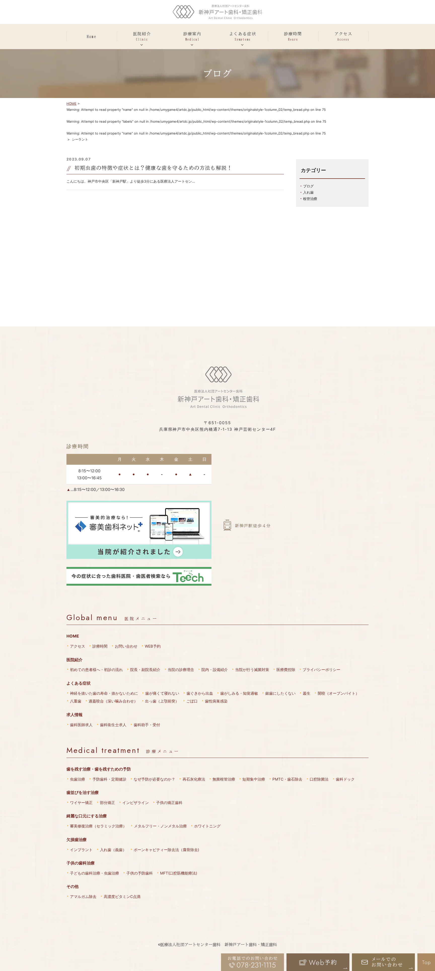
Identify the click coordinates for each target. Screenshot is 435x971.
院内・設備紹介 (214, 669)
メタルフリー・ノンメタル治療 (160, 826)
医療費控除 (285, 669)
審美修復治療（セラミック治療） (98, 826)
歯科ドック (345, 779)
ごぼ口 (192, 701)
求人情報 (74, 714)
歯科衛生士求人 (113, 724)
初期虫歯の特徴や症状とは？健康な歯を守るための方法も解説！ (153, 167)
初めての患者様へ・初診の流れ (96, 669)
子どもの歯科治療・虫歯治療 (94, 873)
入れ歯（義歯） (113, 849)
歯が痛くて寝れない (162, 693)
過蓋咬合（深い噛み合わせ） (113, 701)
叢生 (306, 693)
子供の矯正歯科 (169, 802)
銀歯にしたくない (280, 693)
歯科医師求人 (81, 724)
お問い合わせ (126, 646)
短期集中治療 (253, 779)
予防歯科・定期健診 (109, 779)
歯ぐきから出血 (200, 693)
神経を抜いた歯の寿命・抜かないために (104, 693)
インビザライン (135, 802)
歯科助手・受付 (147, 724)
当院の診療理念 (181, 669)
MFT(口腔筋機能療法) (178, 873)
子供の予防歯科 (139, 873)
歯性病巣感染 (216, 701)
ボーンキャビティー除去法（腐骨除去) (166, 849)
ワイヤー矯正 (81, 802)
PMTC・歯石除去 (287, 779)
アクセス (77, 646)
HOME (71, 104)
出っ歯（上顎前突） (162, 701)
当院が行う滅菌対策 (252, 669)
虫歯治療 (77, 779)
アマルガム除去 (83, 896)
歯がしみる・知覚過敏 (239, 693)
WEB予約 (153, 646)
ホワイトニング (207, 826)
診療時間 (99, 646)
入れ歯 (308, 192)
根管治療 (310, 198)
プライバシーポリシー (321, 669)
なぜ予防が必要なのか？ (154, 779)
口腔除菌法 (319, 779)
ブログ (308, 186)
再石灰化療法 (194, 779)
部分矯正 (107, 802)
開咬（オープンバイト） (338, 693)
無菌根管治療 (223, 779)
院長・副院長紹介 (145, 669)
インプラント (81, 849)
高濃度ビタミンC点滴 (122, 896)
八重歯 (75, 701)
